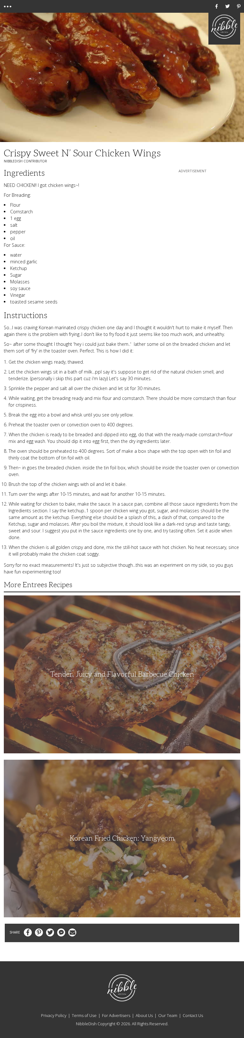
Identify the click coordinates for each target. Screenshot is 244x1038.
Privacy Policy (53, 1015)
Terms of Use (84, 1015)
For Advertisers (116, 1015)
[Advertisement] (192, 214)
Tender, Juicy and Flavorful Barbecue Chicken (122, 674)
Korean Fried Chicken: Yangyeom (122, 838)
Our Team (167, 1015)
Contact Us (193, 1015)
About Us (144, 1015)
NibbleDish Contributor (25, 161)
